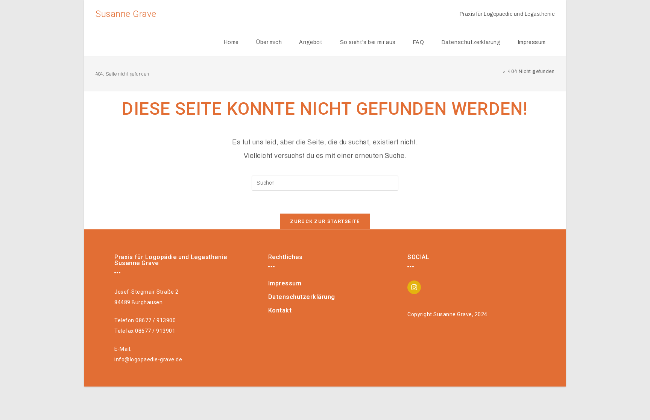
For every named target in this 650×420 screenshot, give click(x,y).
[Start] (498, 71)
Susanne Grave (126, 14)
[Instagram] (414, 287)
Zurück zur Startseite (325, 221)
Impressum (285, 283)
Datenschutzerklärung (301, 296)
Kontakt (280, 310)
